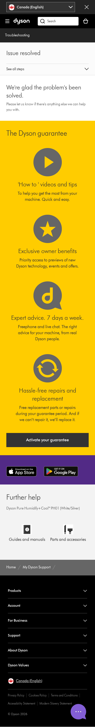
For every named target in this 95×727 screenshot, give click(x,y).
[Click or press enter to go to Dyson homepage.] (21, 23)
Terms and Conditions (64, 695)
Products (14, 591)
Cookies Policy (38, 695)
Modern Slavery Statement (56, 703)
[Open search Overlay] (58, 21)
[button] (47, 69)
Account (14, 605)
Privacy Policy (16, 695)
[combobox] (40, 7)
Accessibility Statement (21, 703)
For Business (17, 620)
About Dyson (18, 650)
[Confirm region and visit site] (87, 7)
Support (14, 635)
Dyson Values (18, 665)
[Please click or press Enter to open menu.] (7, 21)
